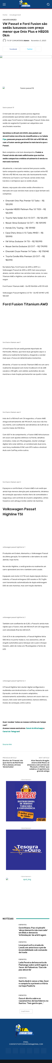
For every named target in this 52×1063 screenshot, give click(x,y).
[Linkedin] (22, 1050)
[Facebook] (8, 1050)
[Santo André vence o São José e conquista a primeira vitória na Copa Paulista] (10, 982)
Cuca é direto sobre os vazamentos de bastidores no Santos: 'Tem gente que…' (33, 1000)
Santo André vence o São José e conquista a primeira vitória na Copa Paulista (34, 983)
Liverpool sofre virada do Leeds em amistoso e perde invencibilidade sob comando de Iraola (33, 949)
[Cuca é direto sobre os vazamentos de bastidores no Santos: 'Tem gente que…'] (10, 1000)
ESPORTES (22, 925)
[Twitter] (43, 1050)
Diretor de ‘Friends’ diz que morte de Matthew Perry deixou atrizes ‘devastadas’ (13, 764)
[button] (48, 4)
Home (5, 15)
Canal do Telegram (11, 731)
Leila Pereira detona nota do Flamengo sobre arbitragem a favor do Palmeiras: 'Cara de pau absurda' (33, 966)
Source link (7, 744)
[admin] (5, 40)
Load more (25, 1011)
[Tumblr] (36, 1050)
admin (26, 40)
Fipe (4, 139)
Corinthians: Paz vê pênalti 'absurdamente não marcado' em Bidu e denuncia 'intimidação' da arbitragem (33, 931)
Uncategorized (15, 15)
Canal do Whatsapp (34, 728)
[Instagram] (15, 1050)
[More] (38, 49)
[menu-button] (4, 4)
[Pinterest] (29, 1050)
